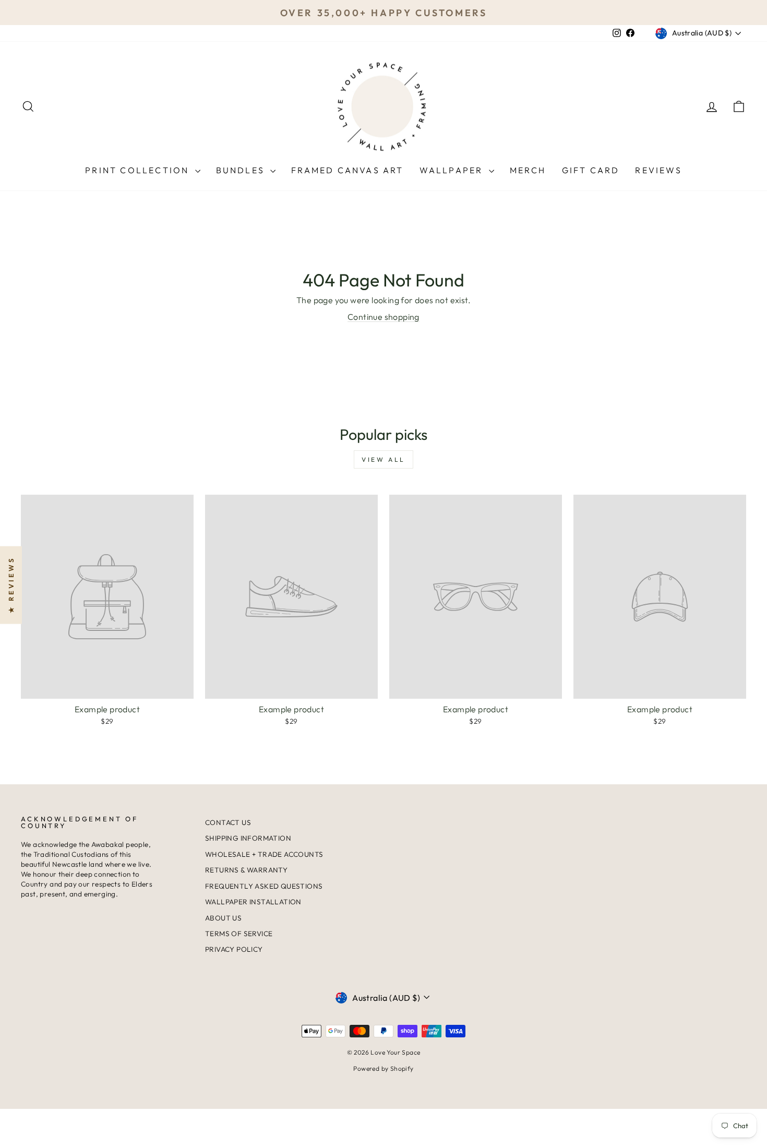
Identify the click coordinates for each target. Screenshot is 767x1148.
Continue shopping (383, 317)
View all (383, 459)
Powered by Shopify (383, 1068)
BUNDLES (242, 170)
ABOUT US (223, 918)
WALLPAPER (453, 170)
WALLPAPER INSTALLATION (253, 901)
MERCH (528, 170)
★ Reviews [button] (11, 585)
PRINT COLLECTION (138, 170)
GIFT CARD (591, 170)
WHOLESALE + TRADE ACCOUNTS (264, 854)
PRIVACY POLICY (234, 949)
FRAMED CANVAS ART (347, 170)
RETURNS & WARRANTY (246, 870)
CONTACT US (228, 822)
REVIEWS (658, 170)
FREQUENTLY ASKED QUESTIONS (263, 886)
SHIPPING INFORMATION (248, 838)
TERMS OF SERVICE (238, 933)
